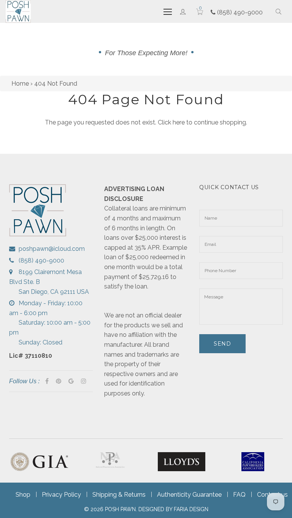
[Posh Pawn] (18, 11)
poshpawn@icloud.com (52, 248)
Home (20, 83)
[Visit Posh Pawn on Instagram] (83, 381)
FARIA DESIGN (191, 509)
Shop (23, 494)
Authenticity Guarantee (189, 494)
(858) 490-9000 (239, 12)
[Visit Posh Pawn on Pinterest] (58, 381)
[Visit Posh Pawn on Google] (71, 381)
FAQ (239, 494)
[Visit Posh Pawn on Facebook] (47, 381)
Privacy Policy (61, 494)
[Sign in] (183, 11)
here (179, 122)
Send (222, 343)
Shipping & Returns (119, 494)
